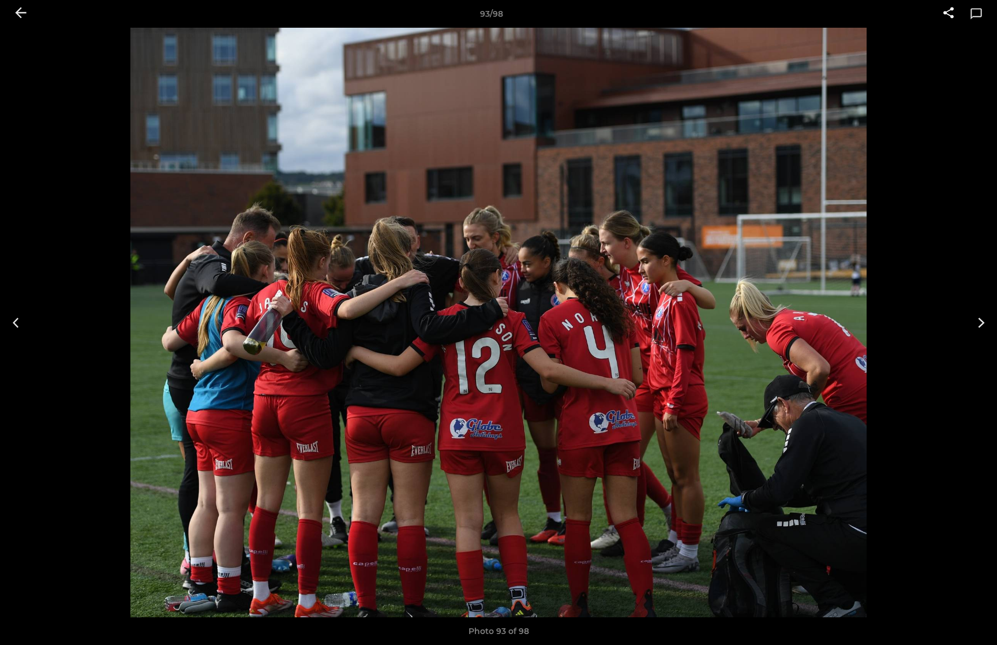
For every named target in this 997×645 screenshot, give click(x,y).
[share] (948, 14)
